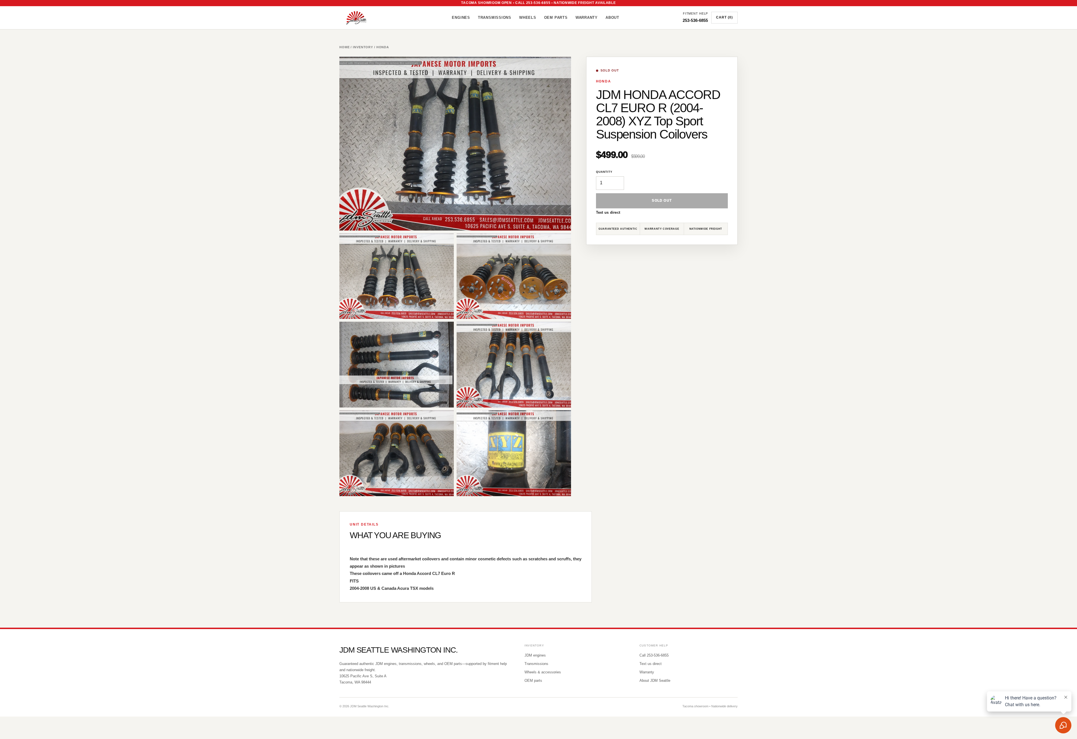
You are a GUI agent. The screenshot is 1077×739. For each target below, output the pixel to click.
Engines (461, 17)
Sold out (662, 200)
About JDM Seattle (654, 680)
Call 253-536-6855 (654, 655)
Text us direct (608, 212)
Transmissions (494, 17)
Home (344, 47)
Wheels (527, 17)
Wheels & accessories (542, 672)
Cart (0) (724, 17)
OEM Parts (556, 17)
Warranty (587, 17)
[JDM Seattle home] (363, 17)
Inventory (363, 47)
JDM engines (535, 655)
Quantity (604, 171)
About (612, 17)
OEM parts (533, 680)
